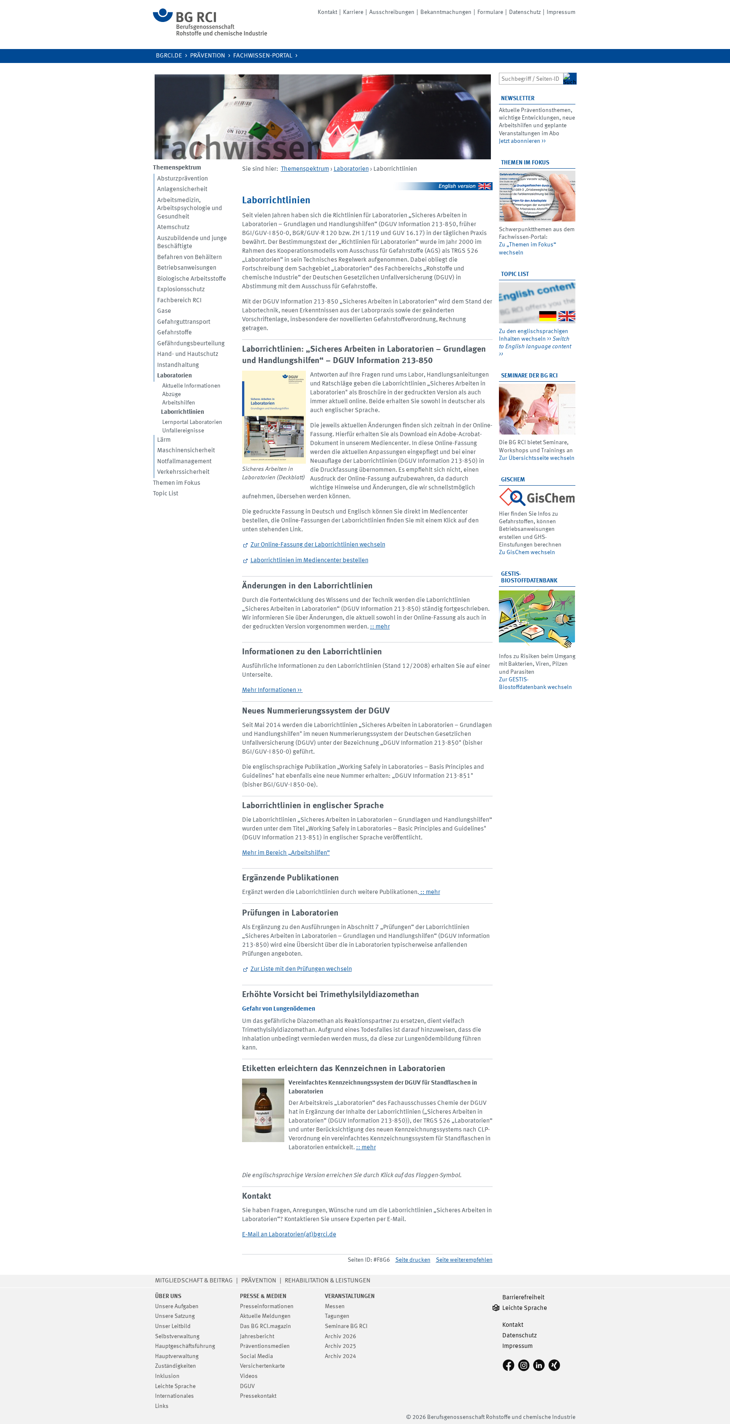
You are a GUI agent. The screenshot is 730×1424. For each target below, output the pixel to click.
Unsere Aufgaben (177, 1306)
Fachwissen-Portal (262, 56)
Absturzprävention (182, 179)
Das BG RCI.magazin (265, 1326)
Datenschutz (525, 12)
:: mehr (380, 627)
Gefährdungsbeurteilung (191, 344)
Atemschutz (173, 227)
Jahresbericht (257, 1336)
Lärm (164, 440)
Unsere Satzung (175, 1316)
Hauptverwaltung (177, 1356)
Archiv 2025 (340, 1346)
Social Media (256, 1356)
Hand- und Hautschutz (187, 354)
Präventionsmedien (265, 1346)
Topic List (165, 494)
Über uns (168, 1296)
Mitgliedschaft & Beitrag (194, 1281)
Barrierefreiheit (523, 1298)
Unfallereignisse (183, 431)
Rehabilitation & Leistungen (327, 1281)
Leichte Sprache (175, 1386)
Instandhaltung (178, 365)
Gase (164, 311)
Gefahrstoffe (174, 333)
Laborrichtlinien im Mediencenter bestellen (309, 561)
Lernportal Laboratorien (192, 422)
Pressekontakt (258, 1396)
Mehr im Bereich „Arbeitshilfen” (286, 853)
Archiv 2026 (340, 1336)
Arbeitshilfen (178, 403)
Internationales (174, 1396)
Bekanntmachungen (445, 12)
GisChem (513, 480)
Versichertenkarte (262, 1366)
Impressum (561, 12)
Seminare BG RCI (346, 1326)
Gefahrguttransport (183, 322)
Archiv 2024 (340, 1356)
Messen (335, 1306)
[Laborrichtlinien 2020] (274, 417)
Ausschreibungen (391, 12)
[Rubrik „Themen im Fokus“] (537, 196)
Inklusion (167, 1376)
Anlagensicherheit (182, 189)
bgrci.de (169, 56)
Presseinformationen (267, 1306)
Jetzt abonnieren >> (522, 141)
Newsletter (517, 98)
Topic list (515, 274)
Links (162, 1406)
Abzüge (171, 394)
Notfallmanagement (184, 462)
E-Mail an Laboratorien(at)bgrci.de (289, 1235)
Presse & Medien (263, 1296)
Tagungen (337, 1316)
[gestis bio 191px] (537, 618)
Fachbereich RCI (179, 301)
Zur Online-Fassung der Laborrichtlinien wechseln (318, 545)
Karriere (353, 12)
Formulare (490, 12)
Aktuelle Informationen (191, 386)
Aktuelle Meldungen (265, 1316)
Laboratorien (351, 169)
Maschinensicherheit (186, 451)
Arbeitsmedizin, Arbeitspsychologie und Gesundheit (189, 208)
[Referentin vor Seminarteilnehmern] (537, 409)
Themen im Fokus (176, 483)
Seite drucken (412, 1260)
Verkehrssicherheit (183, 472)
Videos (249, 1376)
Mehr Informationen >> (272, 690)
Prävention (207, 56)
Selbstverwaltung (177, 1336)
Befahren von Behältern (189, 257)
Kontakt (327, 12)
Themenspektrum (305, 169)
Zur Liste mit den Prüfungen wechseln (301, 969)
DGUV (247, 1386)
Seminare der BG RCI (529, 376)
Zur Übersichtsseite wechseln (537, 458)
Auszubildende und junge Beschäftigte (192, 242)
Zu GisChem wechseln (527, 552)
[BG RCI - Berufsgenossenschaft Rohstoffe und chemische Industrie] (210, 34)
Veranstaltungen (350, 1296)
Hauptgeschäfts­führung (185, 1346)
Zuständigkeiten (175, 1366)
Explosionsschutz (181, 290)
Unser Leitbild (173, 1326)
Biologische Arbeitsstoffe (191, 279)
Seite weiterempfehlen (464, 1260)
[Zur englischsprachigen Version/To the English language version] (367, 186)
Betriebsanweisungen (186, 268)
